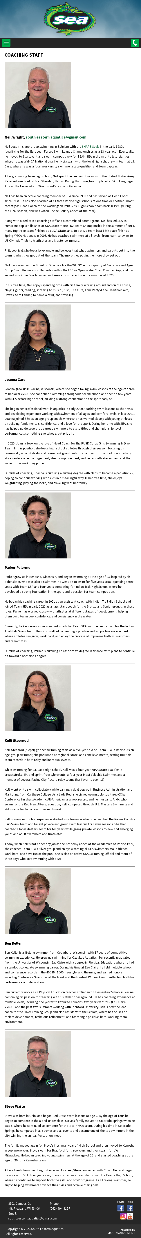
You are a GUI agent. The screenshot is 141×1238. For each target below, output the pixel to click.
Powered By (127, 1230)
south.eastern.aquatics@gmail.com (56, 137)
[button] (6, 43)
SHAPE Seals (90, 146)
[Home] (70, 35)
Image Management (120, 1233)
